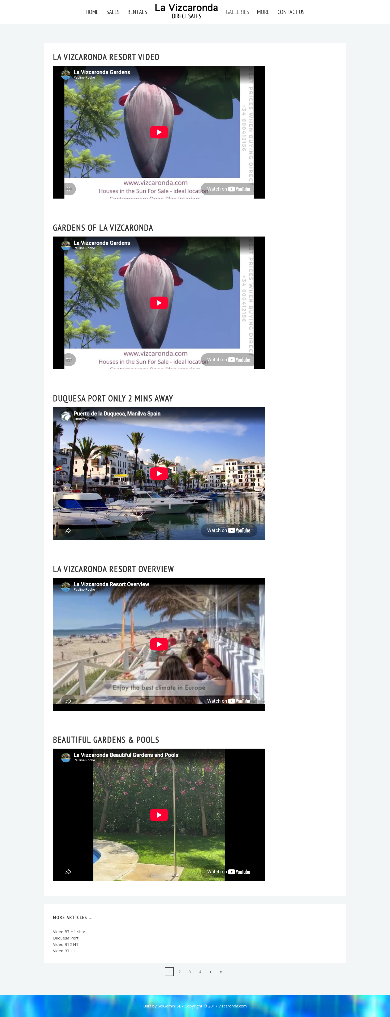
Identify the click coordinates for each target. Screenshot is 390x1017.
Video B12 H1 (66, 944)
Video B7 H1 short (70, 931)
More (263, 12)
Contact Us (291, 12)
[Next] (210, 971)
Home (92, 12)
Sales (113, 12)
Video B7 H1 (64, 950)
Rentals (137, 12)
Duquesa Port (66, 938)
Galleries (237, 12)
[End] (221, 971)
